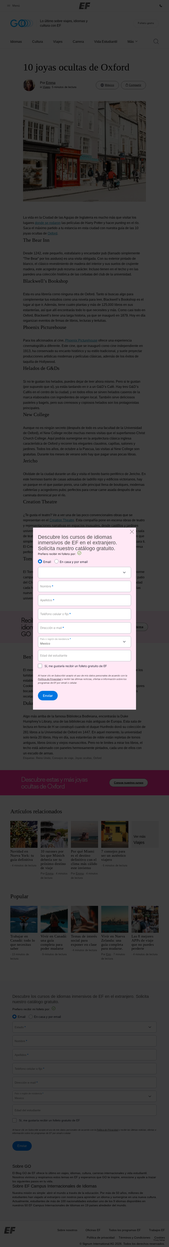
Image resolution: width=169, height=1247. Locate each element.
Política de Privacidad (49, 679)
